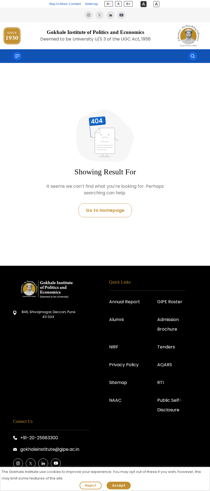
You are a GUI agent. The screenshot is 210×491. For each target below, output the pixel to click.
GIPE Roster (169, 302)
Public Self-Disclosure (169, 405)
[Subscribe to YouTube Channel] (56, 463)
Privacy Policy (124, 365)
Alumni (116, 319)
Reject (90, 485)
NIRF (113, 347)
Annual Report (124, 302)
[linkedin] (111, 15)
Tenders (166, 347)
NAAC (115, 400)
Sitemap (91, 4)
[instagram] (89, 15)
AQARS (164, 365)
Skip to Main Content (65, 4)
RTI (160, 382)
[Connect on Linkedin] (43, 463)
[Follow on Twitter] (31, 463)
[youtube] (121, 15)
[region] (105, 479)
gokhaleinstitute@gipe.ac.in (49, 449)
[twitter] (100, 15)
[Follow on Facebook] (18, 463)
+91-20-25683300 (39, 438)
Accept (118, 485)
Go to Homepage (105, 210)
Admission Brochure (168, 324)
